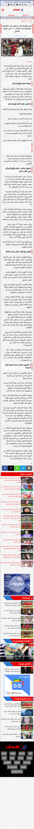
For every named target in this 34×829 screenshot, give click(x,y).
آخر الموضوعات (21, 699)
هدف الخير (27, 762)
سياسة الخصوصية (17, 771)
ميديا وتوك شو (12, 767)
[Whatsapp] (22, 4)
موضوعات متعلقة (26, 474)
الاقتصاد (12, 753)
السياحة (20, 758)
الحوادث (29, 758)
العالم (4, 758)
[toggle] (2, 10)
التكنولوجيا (7, 762)
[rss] (25, 4)
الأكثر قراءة (24, 664)
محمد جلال (29, 61)
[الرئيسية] (8, 4)
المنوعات (23, 767)
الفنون (12, 758)
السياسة (21, 753)
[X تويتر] (14, 4)
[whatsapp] (17, 468)
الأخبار (30, 753)
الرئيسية (29, 21)
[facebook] (5, 468)
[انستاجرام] (19, 4)
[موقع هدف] (18, 10)
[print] (29, 468)
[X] (11, 468)
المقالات (17, 762)
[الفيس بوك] (11, 4)
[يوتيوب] (17, 4)
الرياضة (22, 21)
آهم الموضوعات (21, 641)
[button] (3, 653)
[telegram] (23, 468)
